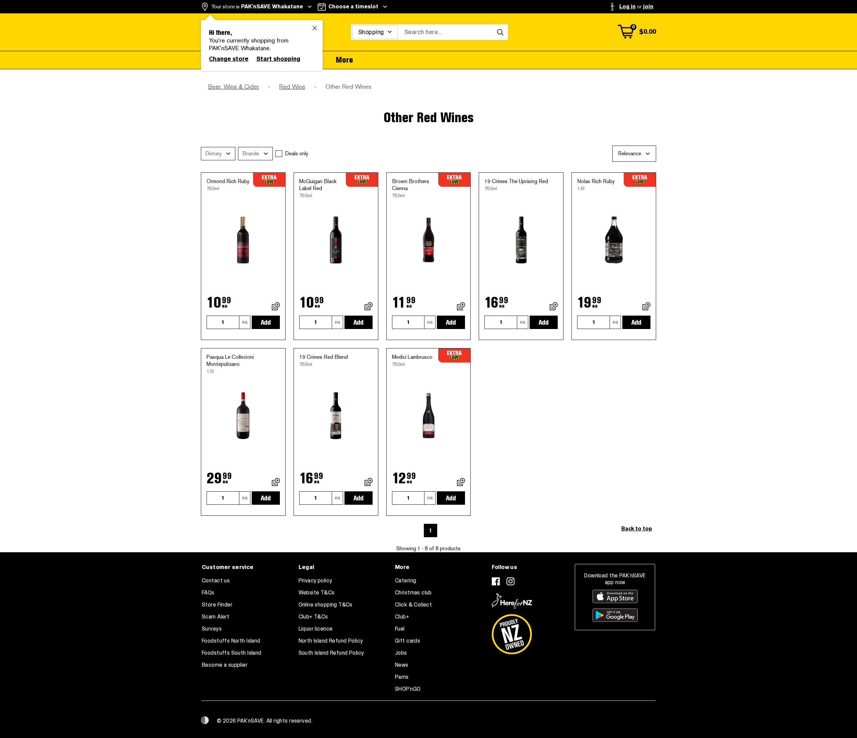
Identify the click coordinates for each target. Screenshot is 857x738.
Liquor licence (316, 629)
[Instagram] (511, 581)
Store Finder (217, 604)
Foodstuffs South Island (231, 653)
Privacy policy (315, 580)
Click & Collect (413, 604)
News (401, 665)
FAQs (208, 592)
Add (266, 322)
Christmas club (413, 592)
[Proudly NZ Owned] (512, 631)
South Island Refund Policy (331, 653)
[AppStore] (615, 596)
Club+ (402, 617)
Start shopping (278, 59)
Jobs (401, 653)
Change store (228, 59)
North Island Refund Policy (331, 641)
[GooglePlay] (615, 615)
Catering (405, 580)
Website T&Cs (317, 592)
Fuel (400, 629)
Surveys (212, 629)
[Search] (500, 32)
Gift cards (407, 641)
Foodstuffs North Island (231, 641)
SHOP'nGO (407, 689)
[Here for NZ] (512, 601)
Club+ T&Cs (313, 617)
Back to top (636, 528)
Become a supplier (224, 665)
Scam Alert (215, 617)
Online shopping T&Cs (326, 604)
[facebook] (496, 581)
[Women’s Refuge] (205, 720)
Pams (402, 677)
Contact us (216, 580)
